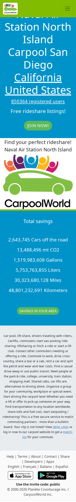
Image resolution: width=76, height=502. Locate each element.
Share (65, 456)
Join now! (38, 125)
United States (38, 90)
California (38, 77)
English (13, 466)
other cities (61, 427)
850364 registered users (38, 101)
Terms (22, 456)
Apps (50, 461)
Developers (33, 461)
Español (62, 466)
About (36, 456)
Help (10, 456)
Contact (50, 456)
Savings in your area (38, 311)
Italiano (46, 466)
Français (29, 466)
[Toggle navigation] (67, 8)
